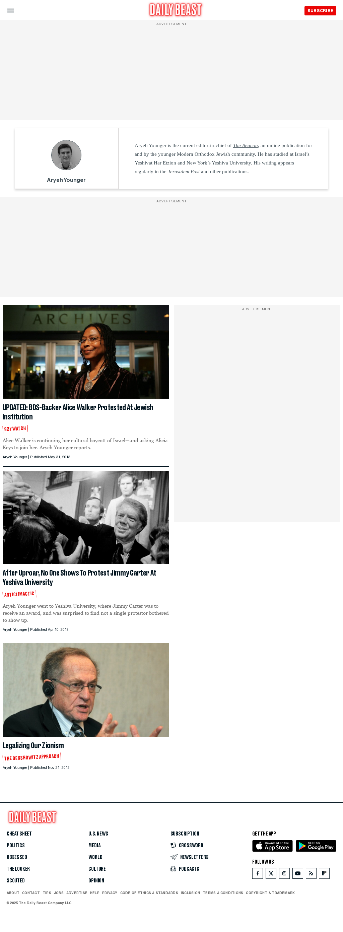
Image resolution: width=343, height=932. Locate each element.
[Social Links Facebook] (257, 875)
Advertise (76, 893)
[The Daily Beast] (175, 10)
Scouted (16, 880)
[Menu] (16, 10)
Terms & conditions (223, 893)
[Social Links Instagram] (284, 875)
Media (94, 845)
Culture (97, 869)
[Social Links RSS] (311, 875)
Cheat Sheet (19, 834)
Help (94, 893)
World (95, 857)
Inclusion (190, 893)
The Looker (18, 869)
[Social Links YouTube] (297, 875)
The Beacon (245, 145)
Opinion (96, 880)
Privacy (110, 893)
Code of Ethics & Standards (149, 893)
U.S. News (98, 834)
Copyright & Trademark (270, 893)
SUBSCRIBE (320, 10)
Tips (47, 893)
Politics (16, 845)
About (13, 893)
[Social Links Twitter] (271, 875)
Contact (31, 893)
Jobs (59, 893)
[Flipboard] (324, 875)
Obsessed (17, 857)
